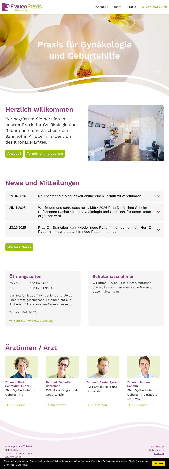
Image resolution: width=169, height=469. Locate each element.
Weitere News (19, 247)
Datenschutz (156, 450)
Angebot (102, 7)
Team (117, 7)
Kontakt (19, 320)
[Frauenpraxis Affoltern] (22, 7)
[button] (154, 72)
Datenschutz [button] (22, 465)
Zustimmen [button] (158, 463)
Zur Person (18, 405)
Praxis (131, 7)
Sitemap (159, 453)
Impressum (157, 446)
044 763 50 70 (156, 7)
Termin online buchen (45, 153)
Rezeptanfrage (43, 320)
